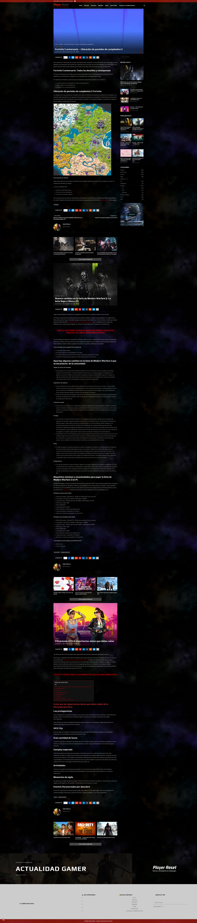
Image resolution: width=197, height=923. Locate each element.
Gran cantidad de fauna (61, 692)
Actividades (58, 696)
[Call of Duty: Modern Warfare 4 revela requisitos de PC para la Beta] (126, 122)
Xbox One (124, 192)
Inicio (80, 5)
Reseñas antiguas (124, 194)
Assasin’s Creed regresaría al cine (106, 837)
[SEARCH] (142, 56)
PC (121, 181)
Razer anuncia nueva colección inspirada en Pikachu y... (125, 159)
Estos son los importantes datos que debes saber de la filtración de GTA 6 (73, 686)
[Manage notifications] (3, 919)
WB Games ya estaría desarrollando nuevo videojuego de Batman (131, 82)
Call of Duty (113, 5)
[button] (144, 5)
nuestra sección (105, 200)
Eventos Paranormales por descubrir (65, 699)
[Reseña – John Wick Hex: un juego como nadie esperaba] (124, 109)
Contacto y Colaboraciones (127, 5)
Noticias (86, 5)
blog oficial (66, 489)
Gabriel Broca (59, 51)
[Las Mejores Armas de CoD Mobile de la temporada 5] (124, 100)
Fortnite (56, 46)
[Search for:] (132, 56)
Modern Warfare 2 (65, 552)
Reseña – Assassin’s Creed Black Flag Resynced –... (125, 144)
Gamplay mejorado (60, 694)
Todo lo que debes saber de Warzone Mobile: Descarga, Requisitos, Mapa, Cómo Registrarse (85, 331)
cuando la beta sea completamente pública (80, 322)
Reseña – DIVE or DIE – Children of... (137, 143)
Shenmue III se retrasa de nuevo (61, 837)
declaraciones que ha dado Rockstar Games (75, 660)
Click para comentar (85, 259)
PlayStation (123, 183)
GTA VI (55, 797)
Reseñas (100, 5)
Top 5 (121, 197)
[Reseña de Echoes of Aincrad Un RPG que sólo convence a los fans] (138, 153)
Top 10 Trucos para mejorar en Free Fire (106, 217)
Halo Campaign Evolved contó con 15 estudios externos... (137, 128)
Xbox (121, 199)
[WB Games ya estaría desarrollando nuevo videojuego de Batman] (132, 72)
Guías (106, 5)
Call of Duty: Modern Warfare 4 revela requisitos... (125, 128)
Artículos (93, 5)
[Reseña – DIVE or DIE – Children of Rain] (138, 137)
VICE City (58, 690)
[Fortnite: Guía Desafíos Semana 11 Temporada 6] (124, 91)
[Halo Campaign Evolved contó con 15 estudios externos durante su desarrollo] (138, 122)
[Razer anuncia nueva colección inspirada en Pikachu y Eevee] (126, 153)
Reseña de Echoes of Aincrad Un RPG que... (137, 159)
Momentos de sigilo (60, 698)
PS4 (123, 190)
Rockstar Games (62, 797)
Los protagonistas (59, 688)
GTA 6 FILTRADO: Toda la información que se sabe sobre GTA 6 (85, 674)
